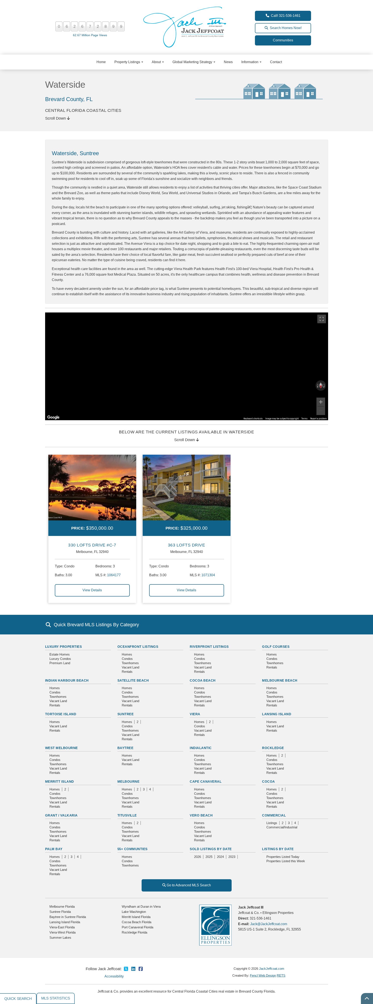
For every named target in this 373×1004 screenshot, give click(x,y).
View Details (92, 590)
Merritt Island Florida (136, 917)
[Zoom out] (320, 410)
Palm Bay (54, 849)
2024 (220, 857)
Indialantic (201, 748)
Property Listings (127, 62)
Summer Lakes (60, 937)
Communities (283, 40)
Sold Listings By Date (211, 849)
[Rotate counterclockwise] (317, 385)
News (228, 62)
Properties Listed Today (282, 857)
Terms (304, 418)
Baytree (125, 748)
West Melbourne (61, 748)
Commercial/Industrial (281, 827)
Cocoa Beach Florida (136, 922)
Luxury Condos (60, 658)
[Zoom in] (320, 402)
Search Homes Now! (285, 28)
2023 (231, 857)
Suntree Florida (60, 911)
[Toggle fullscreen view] (321, 319)
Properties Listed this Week (285, 861)
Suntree (125, 714)
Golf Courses (275, 646)
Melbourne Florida (62, 906)
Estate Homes (59, 654)
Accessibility (114, 976)
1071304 (208, 575)
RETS (281, 975)
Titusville (127, 815)
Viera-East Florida (62, 927)
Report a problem (318, 418)
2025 (208, 857)
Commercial (274, 815)
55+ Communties (132, 849)
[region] (186, 366)
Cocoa (268, 781)
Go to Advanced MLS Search (188, 885)
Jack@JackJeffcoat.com (268, 924)
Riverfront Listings (209, 646)
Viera (195, 714)
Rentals (127, 671)
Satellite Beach (133, 680)
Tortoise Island (60, 714)
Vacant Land (130, 667)
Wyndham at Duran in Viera (141, 906)
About (157, 62)
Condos (127, 658)
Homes (127, 654)
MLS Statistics (55, 998)
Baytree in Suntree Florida (67, 917)
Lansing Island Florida (64, 922)
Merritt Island (59, 781)
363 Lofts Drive (186, 545)
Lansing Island (276, 714)
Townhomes (130, 663)
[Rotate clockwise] (324, 385)
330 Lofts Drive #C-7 (92, 545)
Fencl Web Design (263, 975)
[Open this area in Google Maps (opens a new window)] (53, 417)
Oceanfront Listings (137, 646)
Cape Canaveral (205, 781)
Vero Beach (201, 815)
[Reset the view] (320, 385)
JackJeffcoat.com (271, 968)
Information (250, 62)
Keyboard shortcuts (253, 418)
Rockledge (273, 748)
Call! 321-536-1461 (284, 15)
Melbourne (128, 781)
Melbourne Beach (279, 680)
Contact (276, 62)
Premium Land (59, 663)
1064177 (114, 575)
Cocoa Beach (203, 680)
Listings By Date (278, 849)
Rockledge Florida (134, 932)
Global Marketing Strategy (192, 62)
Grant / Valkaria (61, 815)
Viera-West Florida (62, 932)
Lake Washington (134, 911)
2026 (197, 857)
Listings (271, 823)
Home (101, 62)
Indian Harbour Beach (67, 680)
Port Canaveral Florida (137, 927)
